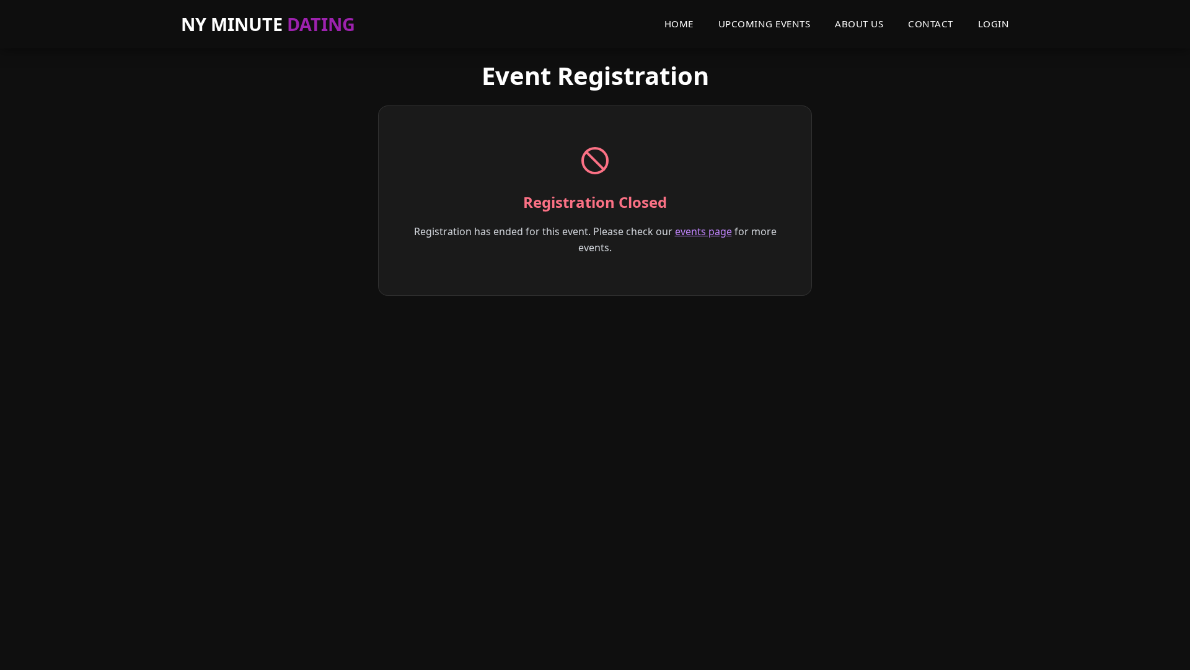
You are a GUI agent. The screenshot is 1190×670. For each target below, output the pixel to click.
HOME (679, 23)
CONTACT (930, 23)
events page (703, 231)
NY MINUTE (268, 24)
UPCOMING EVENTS (764, 23)
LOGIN (994, 23)
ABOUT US (859, 23)
